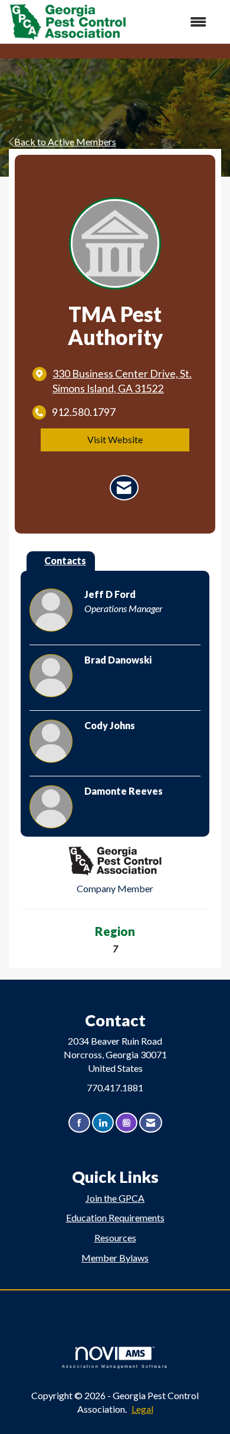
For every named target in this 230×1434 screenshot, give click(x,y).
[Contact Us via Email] (150, 1123)
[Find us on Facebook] (79, 1123)
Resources (115, 1237)
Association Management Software (115, 1366)
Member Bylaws (115, 1257)
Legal (142, 1409)
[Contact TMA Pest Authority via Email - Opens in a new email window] (124, 488)
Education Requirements (115, 1217)
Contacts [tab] (65, 560)
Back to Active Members (65, 141)
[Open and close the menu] (172, 22)
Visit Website (115, 439)
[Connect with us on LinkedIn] (103, 1123)
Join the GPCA (115, 1198)
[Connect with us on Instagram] (126, 1123)
